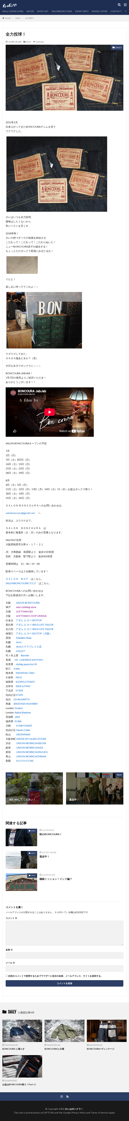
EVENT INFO (82, 11)
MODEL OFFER (99, 11)
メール (10, 963)
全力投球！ (30, 18)
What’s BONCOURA (12, 11)
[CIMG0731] (44, 346)
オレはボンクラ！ (74, 1109)
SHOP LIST (42, 11)
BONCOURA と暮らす (13, 1048)
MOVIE (30, 11)
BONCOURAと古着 (54, 1048)
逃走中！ (44, 856)
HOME (8, 18)
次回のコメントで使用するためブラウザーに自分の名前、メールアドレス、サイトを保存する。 (55, 976)
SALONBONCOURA (62, 11)
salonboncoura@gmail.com (20, 512)
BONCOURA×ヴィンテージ (100, 1048)
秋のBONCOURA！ (50, 834)
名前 (9, 950)
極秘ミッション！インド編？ (55, 878)
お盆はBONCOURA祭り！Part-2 (19, 1084)
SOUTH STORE (25, 760)
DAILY (18, 18)
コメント (11, 918)
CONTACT (116, 11)
